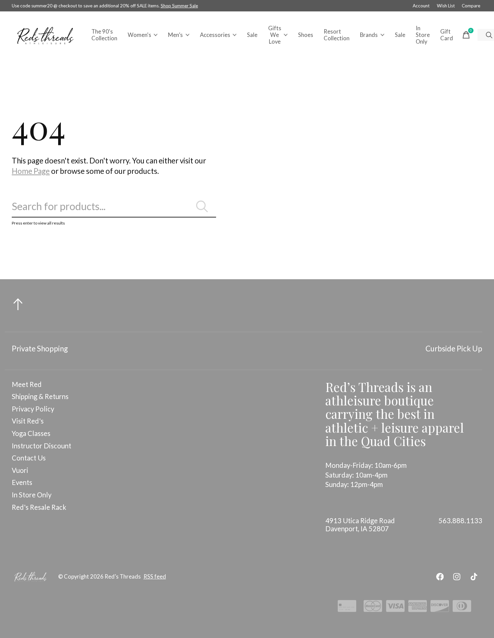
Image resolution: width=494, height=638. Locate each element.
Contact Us (29, 458)
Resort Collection (336, 35)
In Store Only (423, 35)
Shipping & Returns (40, 396)
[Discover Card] (439, 608)
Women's (139, 35)
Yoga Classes (31, 433)
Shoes (305, 35)
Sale (252, 35)
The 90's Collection (104, 35)
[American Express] (417, 608)
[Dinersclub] (462, 608)
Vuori (20, 470)
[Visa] (395, 608)
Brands (369, 35)
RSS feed (154, 576)
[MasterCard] (373, 608)
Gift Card (446, 35)
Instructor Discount (41, 446)
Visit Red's (28, 421)
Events (22, 482)
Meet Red (27, 384)
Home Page (31, 171)
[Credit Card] (347, 608)
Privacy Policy (33, 409)
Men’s (175, 35)
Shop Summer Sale (179, 5)
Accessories (215, 35)
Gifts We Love (274, 35)
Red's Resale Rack (39, 507)
